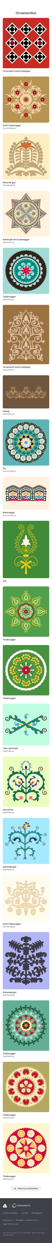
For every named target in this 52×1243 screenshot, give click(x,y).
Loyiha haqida (10, 1213)
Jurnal (24, 1213)
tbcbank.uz (8, 1220)
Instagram (37, 1213)
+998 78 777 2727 (10, 1224)
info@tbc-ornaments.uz (27, 1220)
